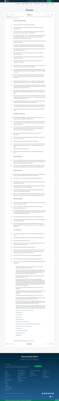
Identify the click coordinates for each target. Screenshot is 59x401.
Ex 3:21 (21, 326)
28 (47, 16)
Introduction (9, 16)
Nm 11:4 (37, 295)
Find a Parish (37, 1)
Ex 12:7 (21, 319)
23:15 (16, 272)
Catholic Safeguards (8, 388)
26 (44, 16)
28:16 (28, 310)
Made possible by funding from (44, 396)
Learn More (38, 366)
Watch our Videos (35, 359)
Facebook (45, 393)
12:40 (17, 297)
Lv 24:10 (40, 295)
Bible (6, 381)
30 (50, 16)
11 (23, 16)
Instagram (51, 393)
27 (19, 321)
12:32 (17, 290)
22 (23, 326)
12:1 (17, 266)
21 (37, 16)
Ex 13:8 (21, 321)
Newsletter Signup (46, 376)
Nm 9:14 (20, 335)
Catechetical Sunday (8, 386)
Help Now (32, 373)
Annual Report (7, 376)
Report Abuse (43, 1)
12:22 (17, 287)
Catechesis (7, 385)
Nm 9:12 (20, 332)
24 (41, 16)
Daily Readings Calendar (34, 1)
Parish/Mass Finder (46, 372)
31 (51, 16)
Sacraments (19, 378)
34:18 (19, 272)
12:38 (17, 295)
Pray (31, 376)
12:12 (17, 312)
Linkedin (49, 393)
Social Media (45, 377)
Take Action (32, 372)
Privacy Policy (32, 340)
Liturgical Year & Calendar (22, 377)
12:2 (17, 270)
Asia (5, 377)
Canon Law (7, 384)
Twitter (42, 393)
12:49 (17, 305)
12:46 (17, 301)
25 (43, 16)
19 (34, 16)
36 (19, 326)
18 (33, 16)
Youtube (47, 393)
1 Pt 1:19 (36, 303)
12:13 (17, 314)
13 (26, 16)
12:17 (17, 317)
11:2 (25, 326)
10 (22, 16)
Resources (44, 373)
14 (27, 16)
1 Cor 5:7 (33, 303)
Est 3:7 (34, 273)
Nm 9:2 (24, 310)
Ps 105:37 (28, 326)
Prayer (19, 376)
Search (53, 1)
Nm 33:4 (20, 312)
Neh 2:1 (31, 273)
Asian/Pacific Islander (8, 378)
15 (29, 16)
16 (30, 16)
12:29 (17, 323)
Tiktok (53, 393)
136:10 (34, 323)
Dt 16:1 (21, 272)
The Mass (19, 381)
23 (40, 16)
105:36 (31, 323)
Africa (6, 373)
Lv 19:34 (43, 308)
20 (36, 16)
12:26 (17, 321)
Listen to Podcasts (29, 359)
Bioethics (6, 382)
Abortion (6, 372)
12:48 (17, 335)
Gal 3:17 (36, 298)
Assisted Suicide (7, 380)
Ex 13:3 (20, 317)
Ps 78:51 (28, 323)
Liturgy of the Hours (21, 380)
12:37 (17, 328)
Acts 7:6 (23, 330)
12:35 (17, 326)
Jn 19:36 (20, 302)
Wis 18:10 (37, 323)
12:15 (17, 279)
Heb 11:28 (20, 314)
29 (48, 16)
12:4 (17, 275)
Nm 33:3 (20, 328)
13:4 (44, 271)
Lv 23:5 (21, 310)
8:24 (28, 292)
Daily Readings (30, 1)
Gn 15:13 (20, 330)
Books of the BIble (21, 373)
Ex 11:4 (21, 323)
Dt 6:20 (26, 321)
